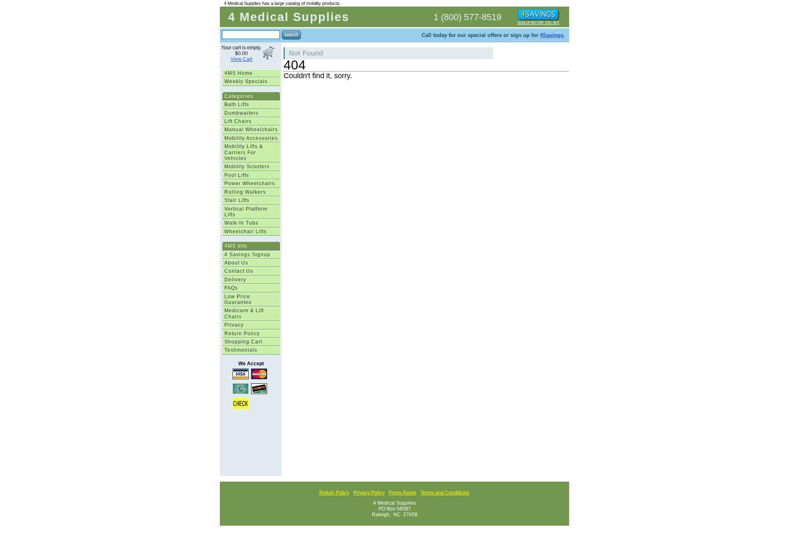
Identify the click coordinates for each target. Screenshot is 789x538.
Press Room (402, 493)
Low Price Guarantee (238, 299)
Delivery (235, 280)
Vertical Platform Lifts (246, 212)
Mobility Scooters (247, 166)
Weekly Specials (246, 81)
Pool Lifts (236, 175)
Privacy (234, 325)
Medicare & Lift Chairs (244, 313)
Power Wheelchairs (249, 183)
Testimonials (240, 350)
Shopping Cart (243, 342)
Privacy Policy (369, 493)
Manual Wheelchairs (251, 129)
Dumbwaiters (241, 113)
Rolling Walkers (245, 192)
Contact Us (238, 271)
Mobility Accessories (251, 138)
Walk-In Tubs (241, 223)
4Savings (551, 35)
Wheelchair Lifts (245, 231)
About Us (236, 263)
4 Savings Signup (247, 254)
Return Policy (242, 333)
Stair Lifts (236, 200)
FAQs (231, 288)
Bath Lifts (236, 104)
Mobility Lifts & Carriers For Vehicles (243, 152)
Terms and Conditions (444, 493)
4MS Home (238, 73)
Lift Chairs (237, 121)
